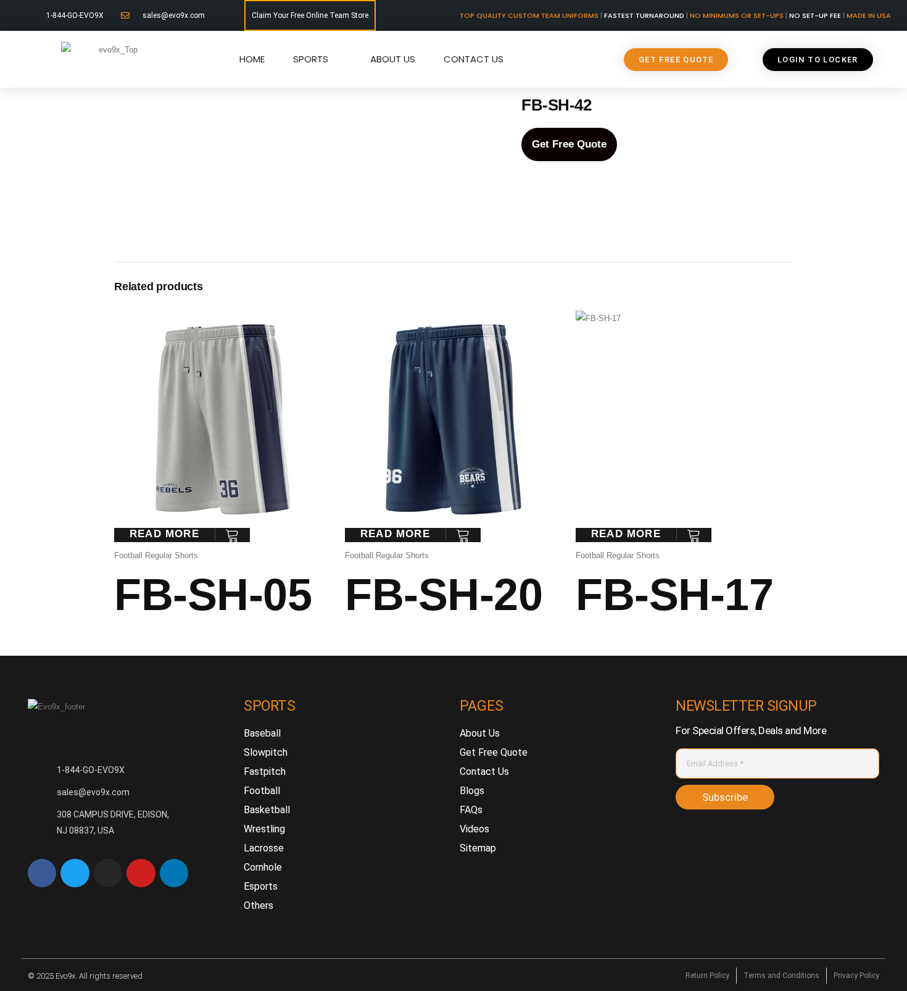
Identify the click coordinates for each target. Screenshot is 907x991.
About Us (392, 58)
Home (252, 58)
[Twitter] (74, 873)
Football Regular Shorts (156, 555)
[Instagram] (108, 873)
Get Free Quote (569, 144)
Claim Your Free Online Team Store (310, 15)
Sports (310, 58)
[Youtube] (140, 873)
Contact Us (473, 58)
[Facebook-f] (42, 873)
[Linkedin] (174, 873)
